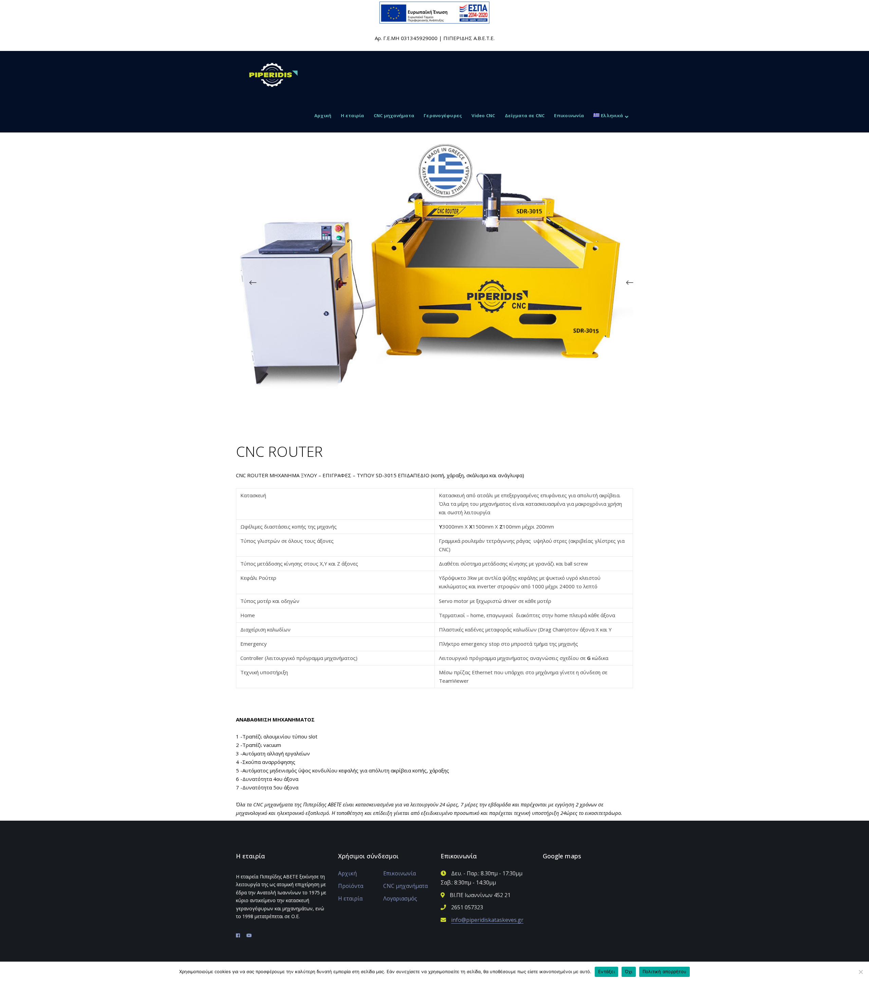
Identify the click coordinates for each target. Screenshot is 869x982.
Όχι (628, 971)
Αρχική (347, 873)
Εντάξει (606, 971)
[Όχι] (860, 971)
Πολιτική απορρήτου (665, 971)
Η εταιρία (350, 898)
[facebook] (238, 935)
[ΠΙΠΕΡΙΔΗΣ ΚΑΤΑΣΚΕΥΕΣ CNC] (273, 74)
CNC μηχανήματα (405, 886)
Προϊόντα (350, 886)
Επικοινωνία (399, 873)
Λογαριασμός (400, 898)
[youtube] (249, 935)
